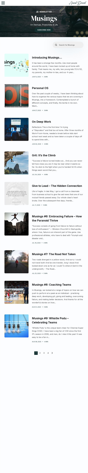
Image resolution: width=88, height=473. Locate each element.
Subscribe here (44, 30)
